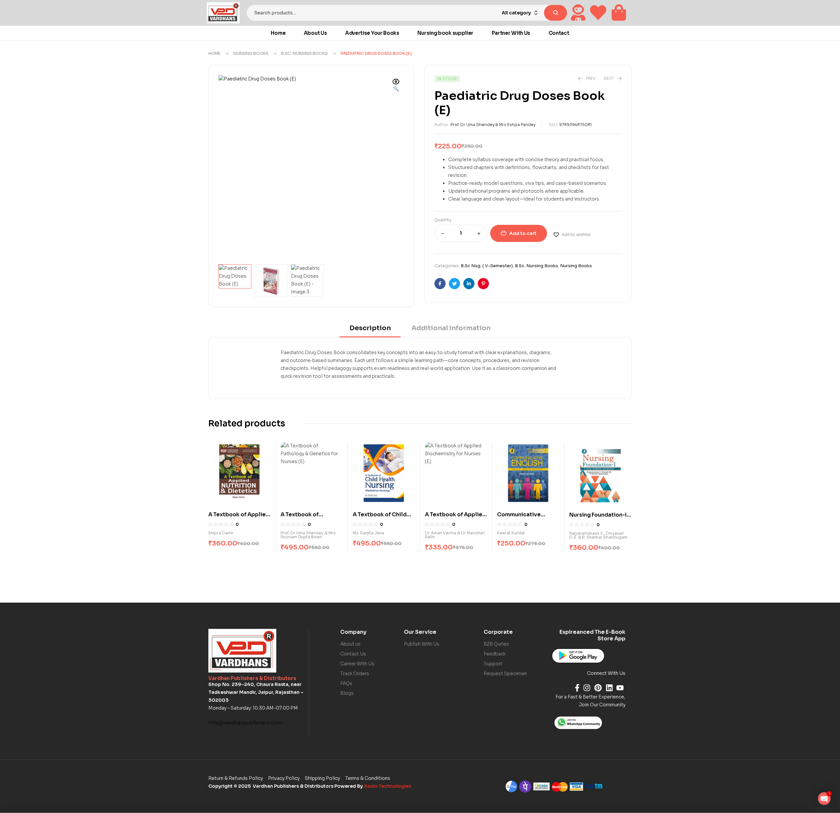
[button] (396, 85)
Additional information (451, 328)
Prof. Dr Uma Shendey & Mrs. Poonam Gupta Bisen (309, 534)
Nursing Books (250, 53)
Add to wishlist (576, 234)
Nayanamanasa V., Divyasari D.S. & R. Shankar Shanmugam (598, 535)
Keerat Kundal (511, 532)
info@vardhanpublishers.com (245, 722)
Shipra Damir (221, 532)
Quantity (443, 219)
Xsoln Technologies (387, 786)
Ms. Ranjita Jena (368, 532)
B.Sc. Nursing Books (304, 53)
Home (214, 53)
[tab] (370, 330)
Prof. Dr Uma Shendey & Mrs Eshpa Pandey (493, 124)
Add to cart (522, 233)
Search (555, 13)
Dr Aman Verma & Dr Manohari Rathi (455, 534)
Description (370, 328)
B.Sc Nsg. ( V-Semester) (487, 265)
